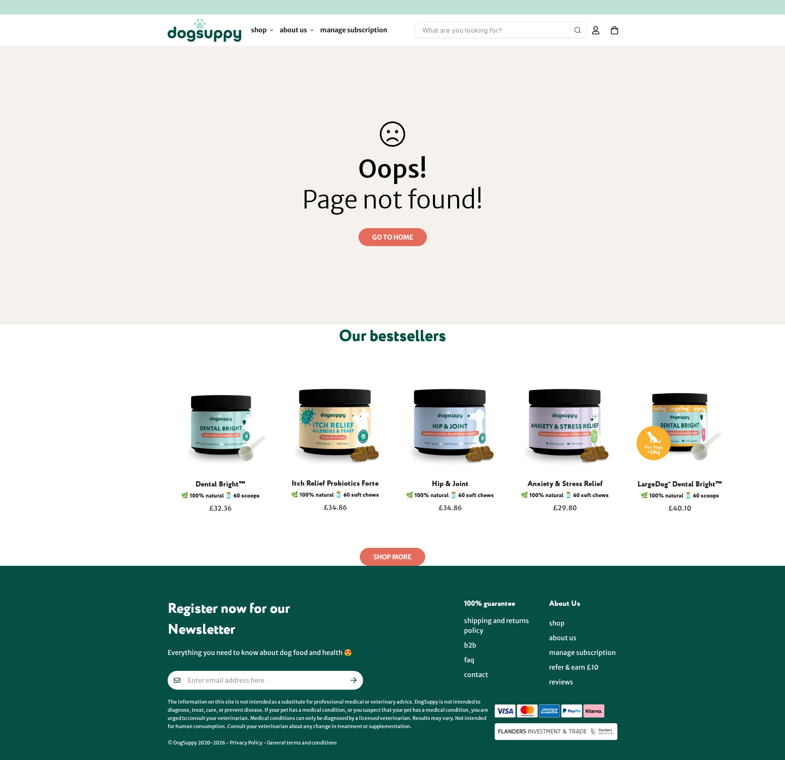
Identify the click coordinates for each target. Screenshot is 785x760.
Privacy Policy (246, 743)
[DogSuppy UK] (204, 30)
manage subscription (353, 30)
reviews (561, 682)
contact (476, 674)
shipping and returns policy (496, 625)
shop (259, 30)
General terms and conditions (302, 743)
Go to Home (392, 237)
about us (293, 30)
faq (469, 660)
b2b (470, 645)
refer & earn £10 (574, 667)
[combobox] (494, 30)
